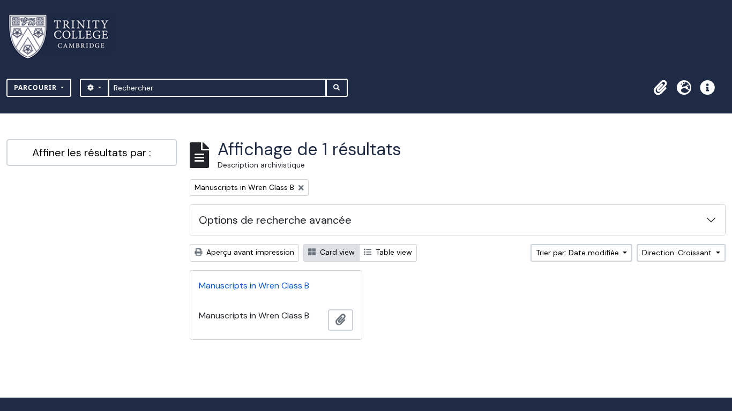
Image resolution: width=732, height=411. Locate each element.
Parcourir (36, 87)
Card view (336, 252)
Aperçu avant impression (249, 252)
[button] (660, 88)
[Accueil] (65, 37)
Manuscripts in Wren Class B (254, 285)
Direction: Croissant (678, 252)
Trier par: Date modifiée (578, 252)
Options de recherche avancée (275, 220)
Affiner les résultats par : (91, 152)
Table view (393, 252)
